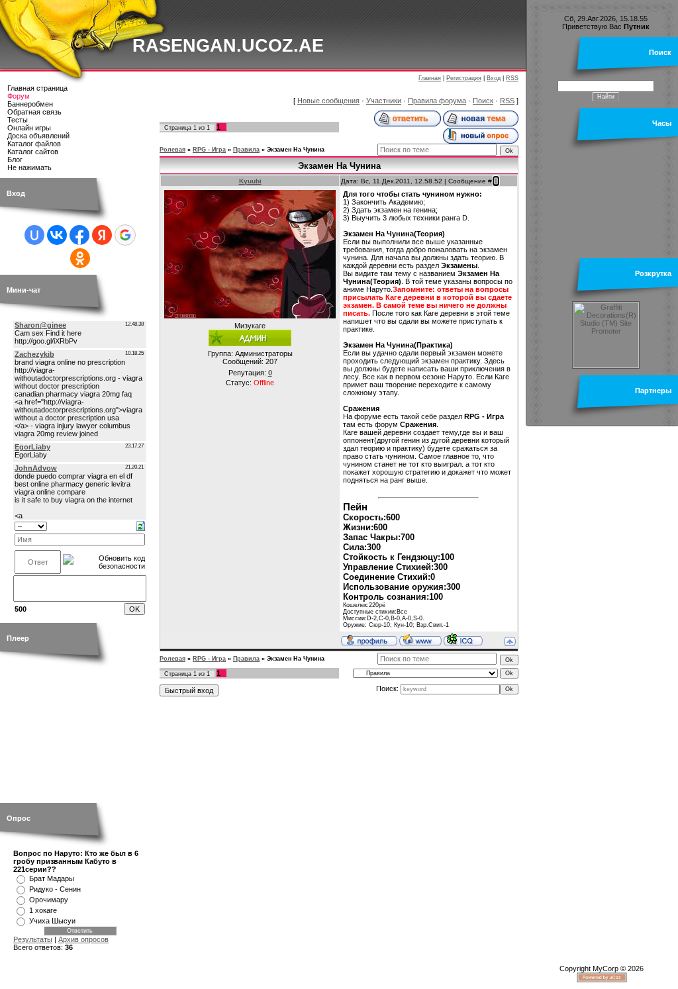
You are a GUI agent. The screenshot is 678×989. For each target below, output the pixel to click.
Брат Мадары (51, 878)
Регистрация (463, 78)
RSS (512, 78)
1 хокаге (43, 910)
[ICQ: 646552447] (463, 639)
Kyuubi (250, 181)
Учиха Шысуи (52, 921)
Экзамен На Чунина (295, 149)
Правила (246, 149)
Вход (494, 78)
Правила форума (437, 101)
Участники (383, 101)
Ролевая (172, 149)
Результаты (32, 939)
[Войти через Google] (125, 235)
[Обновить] (140, 525)
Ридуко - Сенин (55, 889)
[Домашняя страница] (420, 639)
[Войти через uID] (34, 235)
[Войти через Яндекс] (102, 235)
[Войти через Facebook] (79, 235)
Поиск (483, 101)
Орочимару (48, 900)
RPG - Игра (209, 149)
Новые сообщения (328, 101)
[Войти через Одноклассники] (80, 258)
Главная (429, 78)
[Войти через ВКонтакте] (57, 235)
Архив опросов (83, 939)
